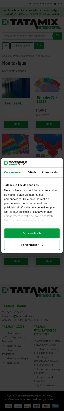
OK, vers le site (32, 233)
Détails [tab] (32, 172)
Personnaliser (30, 244)
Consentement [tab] (13, 172)
